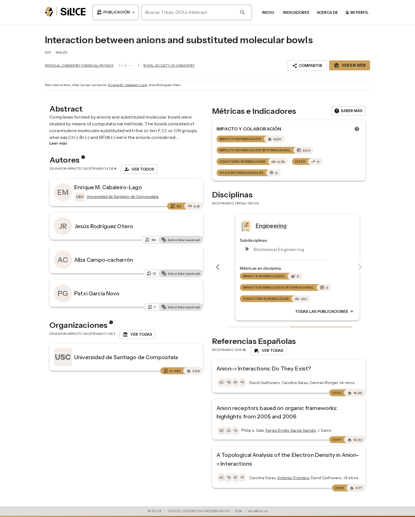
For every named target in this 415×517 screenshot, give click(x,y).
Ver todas (137, 334)
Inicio (268, 12)
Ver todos (139, 169)
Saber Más (348, 111)
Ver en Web (350, 65)
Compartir (307, 65)
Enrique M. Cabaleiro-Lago (127, 85)
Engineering (262, 225)
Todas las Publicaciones (315, 312)
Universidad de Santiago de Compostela (126, 357)
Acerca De (327, 12)
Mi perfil (357, 12)
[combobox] (115, 12)
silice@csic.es (257, 511)
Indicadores (296, 12)
